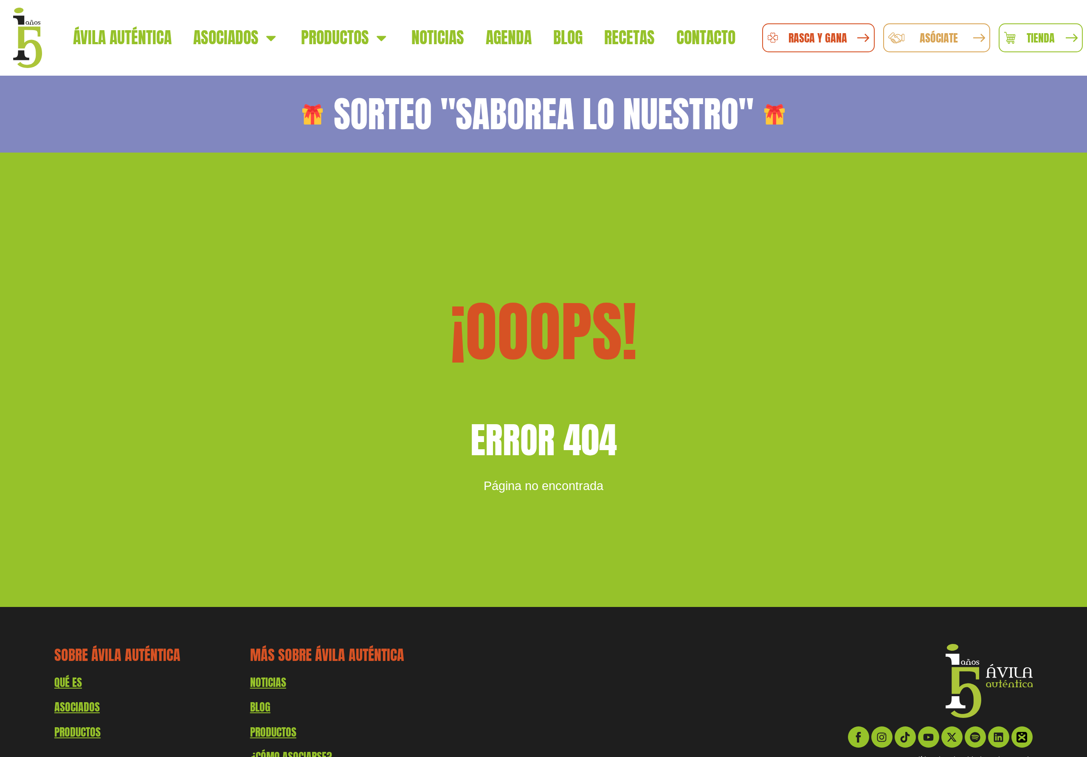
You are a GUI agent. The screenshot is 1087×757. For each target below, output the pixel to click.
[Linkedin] (998, 737)
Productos (335, 37)
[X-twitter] (952, 737)
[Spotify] (975, 737)
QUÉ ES (68, 682)
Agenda (509, 37)
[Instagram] (882, 737)
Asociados (226, 37)
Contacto (705, 37)
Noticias (437, 37)
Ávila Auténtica (122, 37)
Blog (568, 37)
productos (77, 732)
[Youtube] (928, 737)
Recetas (629, 37)
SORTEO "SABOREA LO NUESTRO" (544, 114)
